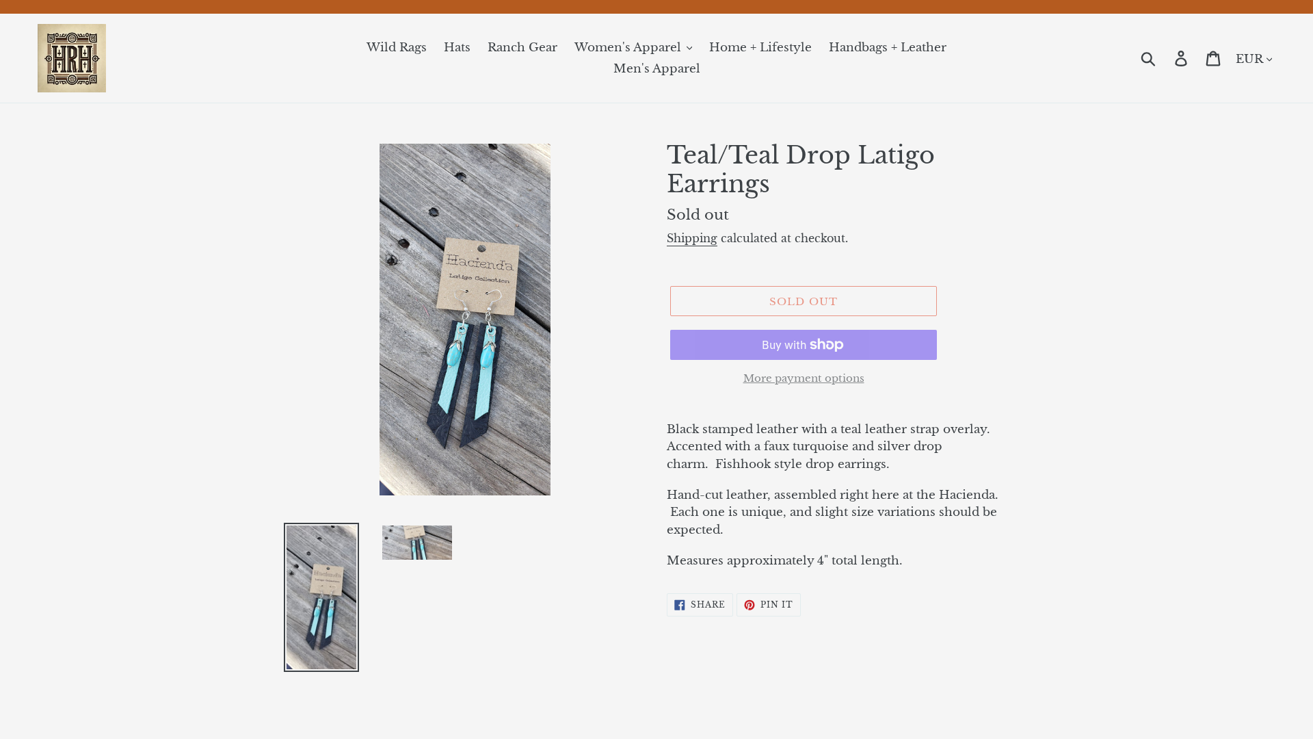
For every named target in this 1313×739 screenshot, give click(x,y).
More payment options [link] (803, 378)
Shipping (692, 238)
